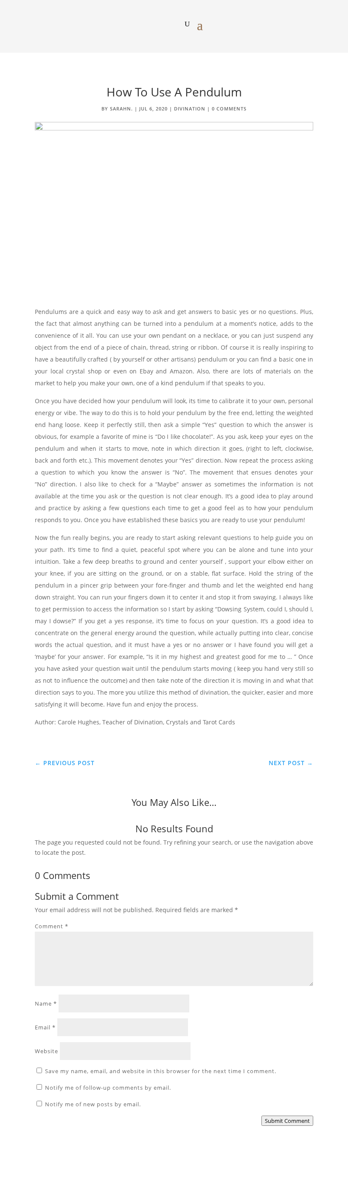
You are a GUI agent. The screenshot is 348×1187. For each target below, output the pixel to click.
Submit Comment (287, 1121)
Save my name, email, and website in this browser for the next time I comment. (160, 1071)
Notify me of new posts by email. (93, 1104)
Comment (51, 926)
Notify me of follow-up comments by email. (108, 1087)
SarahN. (121, 108)
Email (45, 1027)
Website (46, 1051)
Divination (189, 108)
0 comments (229, 108)
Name (46, 1003)
